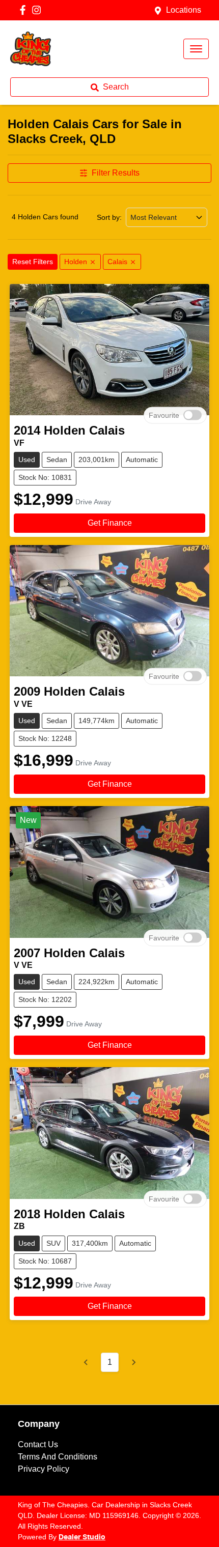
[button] (196, 49)
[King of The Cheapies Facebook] (25, 10)
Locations (183, 10)
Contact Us (38, 1444)
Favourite (164, 415)
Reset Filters (32, 261)
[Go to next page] (133, 1362)
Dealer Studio (82, 1537)
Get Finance (110, 523)
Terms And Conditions (57, 1456)
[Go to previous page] (86, 1362)
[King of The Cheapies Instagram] (38, 10)
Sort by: (109, 217)
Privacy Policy (43, 1469)
